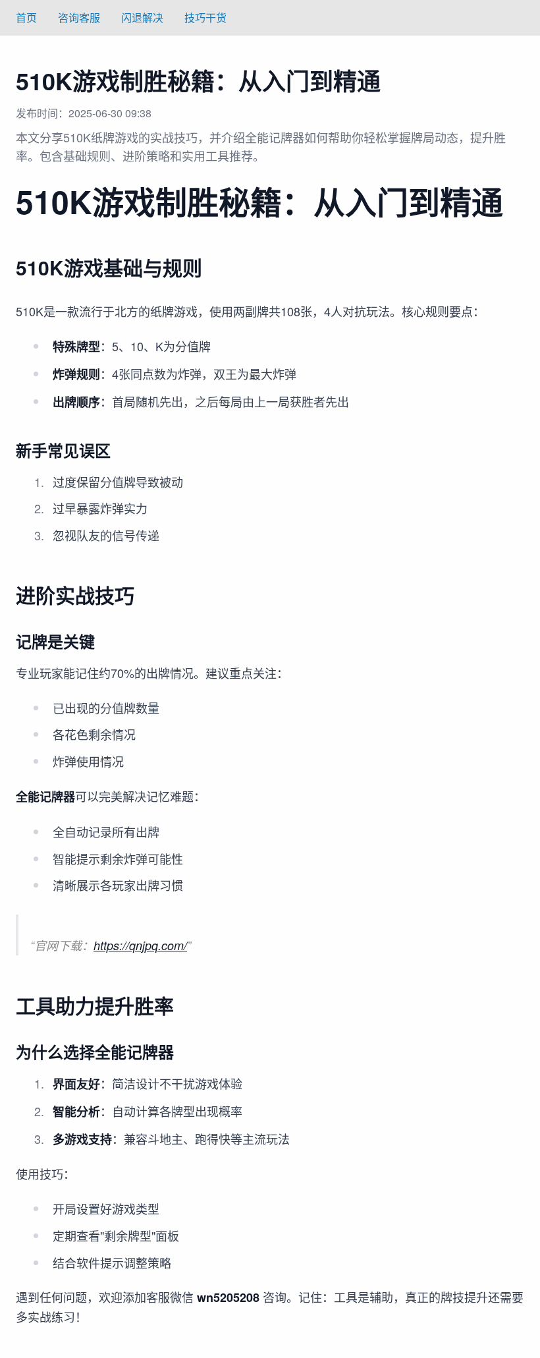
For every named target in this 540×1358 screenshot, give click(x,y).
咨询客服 (79, 17)
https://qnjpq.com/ (140, 945)
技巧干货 (205, 17)
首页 (26, 17)
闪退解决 (142, 17)
